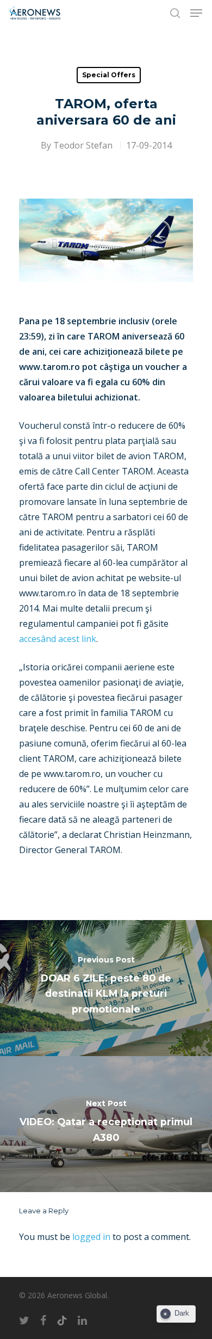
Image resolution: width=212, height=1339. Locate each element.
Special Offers (108, 75)
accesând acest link (57, 639)
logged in (91, 1237)
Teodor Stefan (83, 145)
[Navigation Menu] (196, 13)
